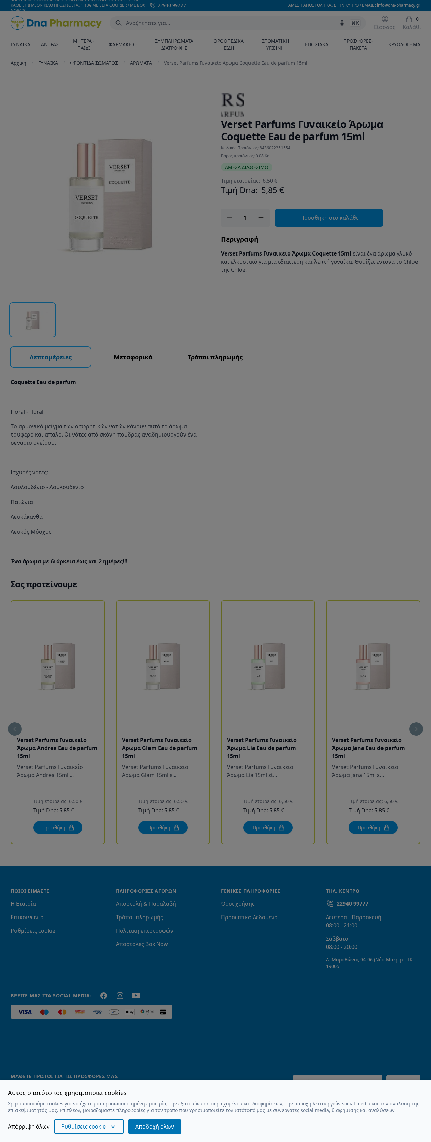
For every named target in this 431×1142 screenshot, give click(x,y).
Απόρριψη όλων (29, 1126)
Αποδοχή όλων (154, 1126)
